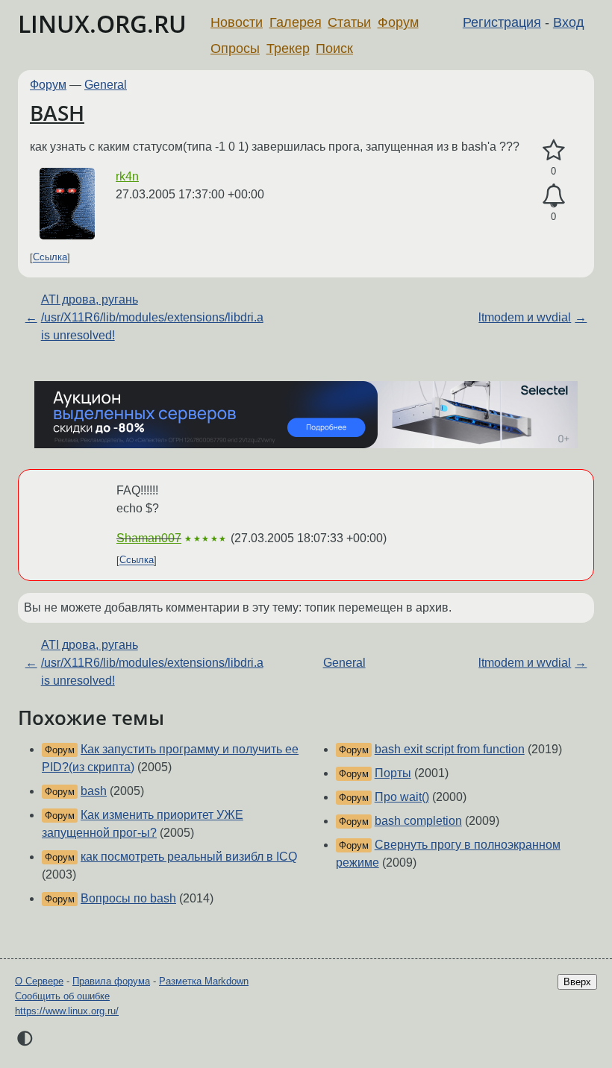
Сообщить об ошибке (62, 996)
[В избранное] (553, 150)
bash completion (418, 820)
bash (94, 791)
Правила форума (111, 981)
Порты (393, 773)
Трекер (288, 48)
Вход (568, 22)
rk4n (127, 176)
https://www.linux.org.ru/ (67, 1011)
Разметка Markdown (204, 981)
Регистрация (502, 22)
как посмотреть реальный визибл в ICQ (189, 856)
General (105, 84)
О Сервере (39, 981)
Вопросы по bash (128, 898)
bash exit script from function (450, 749)
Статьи (349, 22)
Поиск (334, 48)
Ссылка (50, 257)
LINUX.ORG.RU (102, 23)
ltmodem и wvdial (524, 317)
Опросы (235, 48)
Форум (398, 22)
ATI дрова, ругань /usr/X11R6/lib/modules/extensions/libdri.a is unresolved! (152, 317)
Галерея (295, 22)
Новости (236, 22)
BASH (57, 112)
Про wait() (402, 797)
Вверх (577, 981)
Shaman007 (148, 538)
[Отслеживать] (553, 196)
